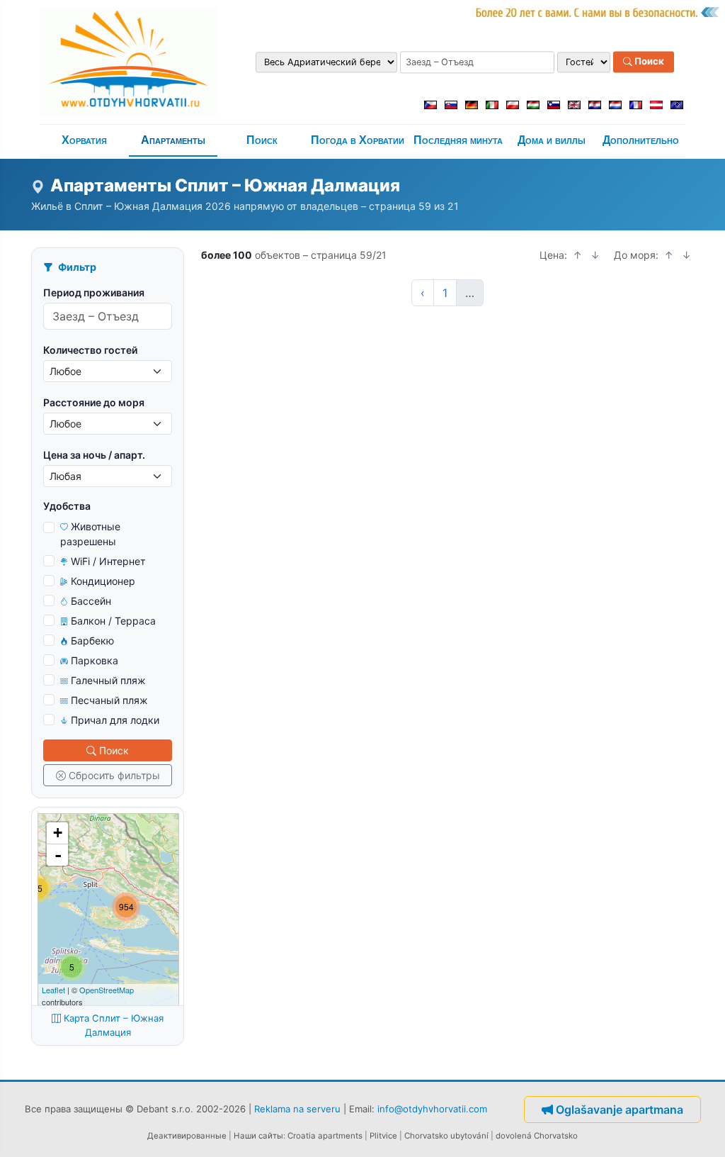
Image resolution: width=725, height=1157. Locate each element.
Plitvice (383, 1136)
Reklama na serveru (297, 1108)
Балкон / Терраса (113, 621)
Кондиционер (103, 581)
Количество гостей (90, 350)
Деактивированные (187, 1136)
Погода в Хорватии (357, 140)
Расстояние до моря (93, 402)
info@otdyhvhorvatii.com (432, 1108)
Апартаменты (173, 140)
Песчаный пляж (109, 700)
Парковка (94, 660)
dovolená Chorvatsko (537, 1136)
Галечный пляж (108, 680)
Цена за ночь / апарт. (94, 455)
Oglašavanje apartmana (619, 1109)
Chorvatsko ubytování (446, 1136)
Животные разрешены (90, 533)
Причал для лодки (115, 720)
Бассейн (91, 601)
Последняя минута (458, 140)
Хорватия (84, 140)
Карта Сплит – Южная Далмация (114, 1025)
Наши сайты (258, 1136)
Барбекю (92, 641)
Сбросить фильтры (114, 775)
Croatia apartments (324, 1136)
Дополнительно (641, 140)
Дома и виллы (552, 140)
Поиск (648, 61)
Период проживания (93, 292)
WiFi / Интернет (108, 561)
